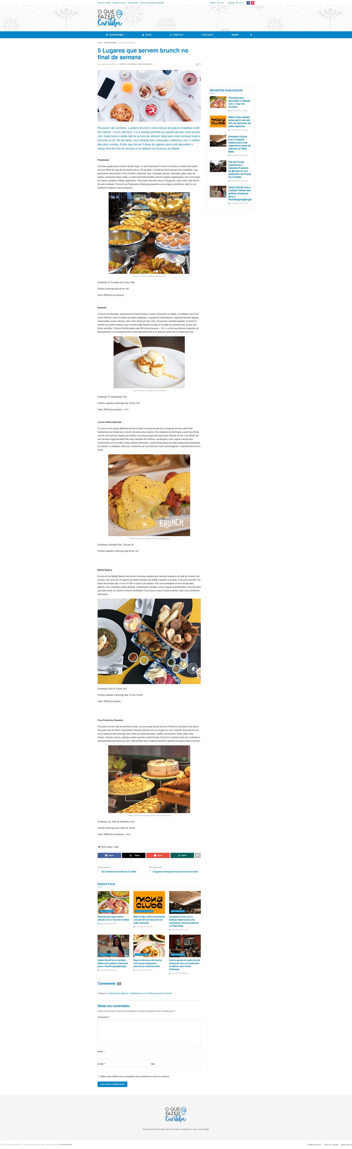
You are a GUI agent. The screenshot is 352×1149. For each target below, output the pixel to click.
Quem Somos (133, 3)
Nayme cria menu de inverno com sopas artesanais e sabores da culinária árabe (147, 963)
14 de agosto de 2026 (179, 973)
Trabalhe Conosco (119, 3)
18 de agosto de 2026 (143, 970)
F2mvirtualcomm (66, 1144)
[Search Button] (251, 34)
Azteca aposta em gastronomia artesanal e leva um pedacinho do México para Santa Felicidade (184, 964)
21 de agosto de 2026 (143, 926)
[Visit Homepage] (110, 18)
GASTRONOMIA (116, 34)
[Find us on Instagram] (252, 2)
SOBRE (235, 34)
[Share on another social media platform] (198, 855)
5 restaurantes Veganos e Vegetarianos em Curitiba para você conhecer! (139, 993)
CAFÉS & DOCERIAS (127, 42)
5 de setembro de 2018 (107, 64)
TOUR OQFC (207, 34)
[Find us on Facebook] (248, 2)
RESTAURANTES (145, 64)
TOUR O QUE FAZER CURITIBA (152, 3)
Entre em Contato (104, 3)
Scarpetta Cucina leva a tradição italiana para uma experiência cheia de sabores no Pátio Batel (183, 921)
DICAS (148, 34)
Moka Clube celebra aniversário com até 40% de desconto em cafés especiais (149, 919)
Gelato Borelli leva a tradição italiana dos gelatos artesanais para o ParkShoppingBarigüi (113, 963)
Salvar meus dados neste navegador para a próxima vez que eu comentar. (135, 1076)
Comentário (104, 1017)
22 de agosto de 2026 (108, 923)
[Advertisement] (230, 61)
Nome (101, 1051)
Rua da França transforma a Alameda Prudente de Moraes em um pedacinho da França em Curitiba (239, 169)
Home (100, 42)
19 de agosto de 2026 (108, 970)
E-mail (101, 1063)
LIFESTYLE (178, 34)
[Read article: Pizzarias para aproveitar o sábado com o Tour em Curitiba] (113, 902)
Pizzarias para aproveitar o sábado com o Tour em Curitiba (113, 918)
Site (153, 1063)
